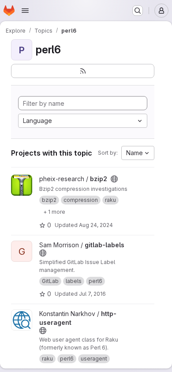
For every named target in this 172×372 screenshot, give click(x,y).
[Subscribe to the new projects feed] (82, 71)
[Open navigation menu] (25, 11)
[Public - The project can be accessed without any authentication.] (114, 178)
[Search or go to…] (137, 10)
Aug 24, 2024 (96, 225)
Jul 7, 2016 (92, 293)
